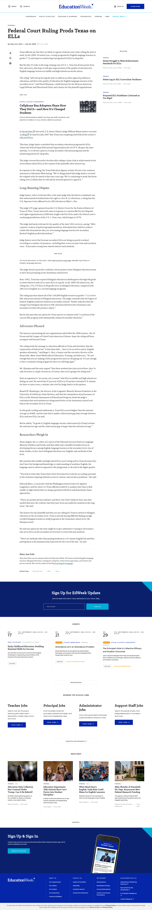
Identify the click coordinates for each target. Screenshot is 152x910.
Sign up (97, 606)
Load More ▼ (76, 822)
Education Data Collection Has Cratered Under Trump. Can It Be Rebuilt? (20, 789)
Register (12, 663)
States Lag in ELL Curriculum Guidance (122, 79)
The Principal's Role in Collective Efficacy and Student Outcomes (122, 650)
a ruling (23, 134)
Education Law (37, 571)
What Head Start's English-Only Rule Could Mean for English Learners (92, 789)
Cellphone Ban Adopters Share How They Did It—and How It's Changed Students (43, 109)
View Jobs (16, 725)
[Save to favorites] (10, 58)
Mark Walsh (47, 807)
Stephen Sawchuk (121, 804)
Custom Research (126, 899)
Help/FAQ (76, 885)
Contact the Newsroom (80, 893)
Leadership (31, 16)
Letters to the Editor (79, 882)
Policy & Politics (47, 16)
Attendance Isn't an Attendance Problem (74, 647)
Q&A (16, 784)
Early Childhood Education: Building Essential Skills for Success (26, 647)
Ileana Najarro (84, 802)
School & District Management (32, 102)
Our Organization (55, 882)
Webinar (84, 642)
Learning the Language (61, 260)
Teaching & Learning (67, 16)
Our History (53, 885)
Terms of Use (94, 907)
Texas (57, 571)
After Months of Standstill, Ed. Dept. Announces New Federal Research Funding (128, 789)
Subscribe (135, 6)
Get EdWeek (101, 878)
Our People (53, 889)
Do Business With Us (128, 878)
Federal (11, 25)
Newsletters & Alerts (103, 885)
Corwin (82, 661)
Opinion (98, 16)
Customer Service (79, 889)
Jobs (107, 16)
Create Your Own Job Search (75, 741)
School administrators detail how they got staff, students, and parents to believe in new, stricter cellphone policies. (44, 118)
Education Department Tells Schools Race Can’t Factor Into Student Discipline (55, 791)
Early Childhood (14, 642)
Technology (86, 16)
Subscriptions (101, 882)
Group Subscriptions (103, 889)
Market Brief (119, 16)
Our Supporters (54, 893)
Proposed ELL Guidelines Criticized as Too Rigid (121, 96)
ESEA (49, 571)
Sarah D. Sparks (13, 804)
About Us (52, 878)
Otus (129, 666)
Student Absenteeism (71, 642)
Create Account (18, 851)
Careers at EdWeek (55, 896)
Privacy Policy (110, 905)
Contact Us (77, 878)
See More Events (76, 682)
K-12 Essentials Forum (30, 642)
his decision (27, 131)
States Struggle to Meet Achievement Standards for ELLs (120, 62)
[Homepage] (76, 6)
